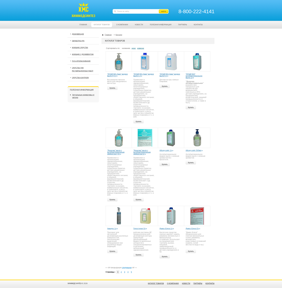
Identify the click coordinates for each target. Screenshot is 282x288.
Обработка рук (78, 41)
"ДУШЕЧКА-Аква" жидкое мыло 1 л (143, 75)
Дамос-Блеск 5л (192, 229)
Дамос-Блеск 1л (166, 229)
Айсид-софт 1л (166, 150)
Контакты (209, 283)
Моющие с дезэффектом (83, 54)
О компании (173, 283)
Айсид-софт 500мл (193, 150)
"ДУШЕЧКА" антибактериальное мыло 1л (194, 76)
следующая (127, 268)
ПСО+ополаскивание (81, 61)
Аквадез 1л (111, 229)
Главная (108, 35)
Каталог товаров (156, 283)
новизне (140, 48)
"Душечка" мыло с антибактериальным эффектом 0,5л (115, 152)
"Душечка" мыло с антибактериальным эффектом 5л (142, 152)
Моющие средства (80, 48)
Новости (186, 283)
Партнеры (197, 283)
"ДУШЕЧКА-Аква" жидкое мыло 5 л (170, 75)
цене (134, 48)
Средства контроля (80, 78)
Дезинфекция (78, 34)
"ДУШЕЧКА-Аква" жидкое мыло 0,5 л (117, 75)
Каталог (119, 35)
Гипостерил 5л (139, 229)
